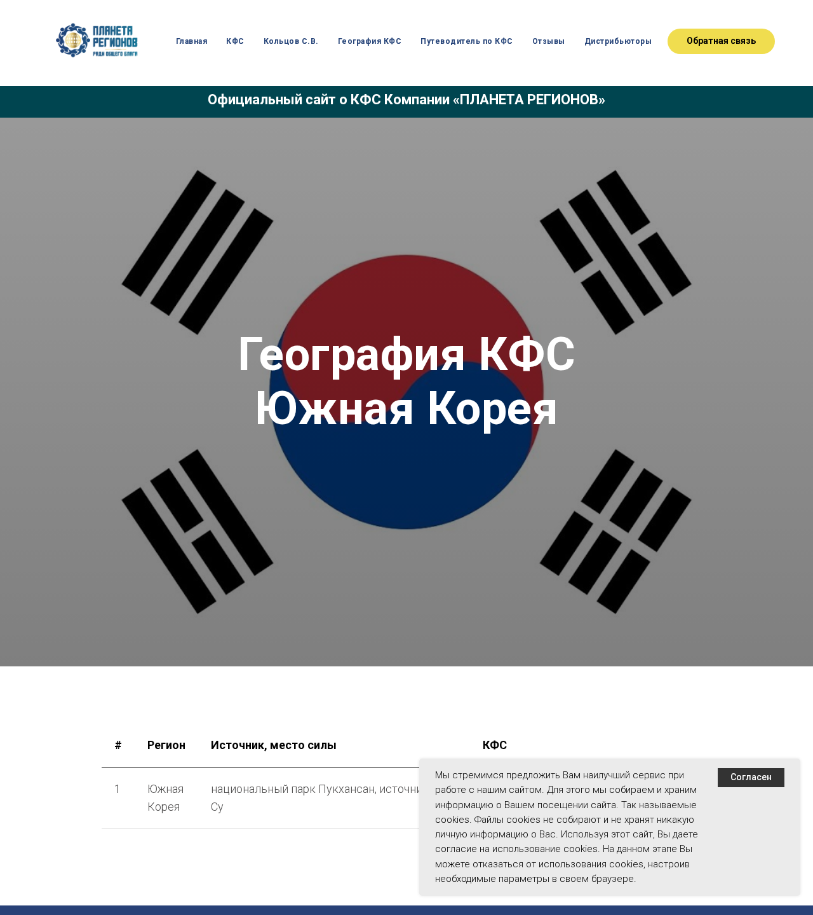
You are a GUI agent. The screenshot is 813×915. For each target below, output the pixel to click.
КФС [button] (235, 41)
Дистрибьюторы (618, 41)
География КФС (370, 41)
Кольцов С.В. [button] (291, 41)
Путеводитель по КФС (466, 41)
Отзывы (548, 41)
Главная (192, 41)
